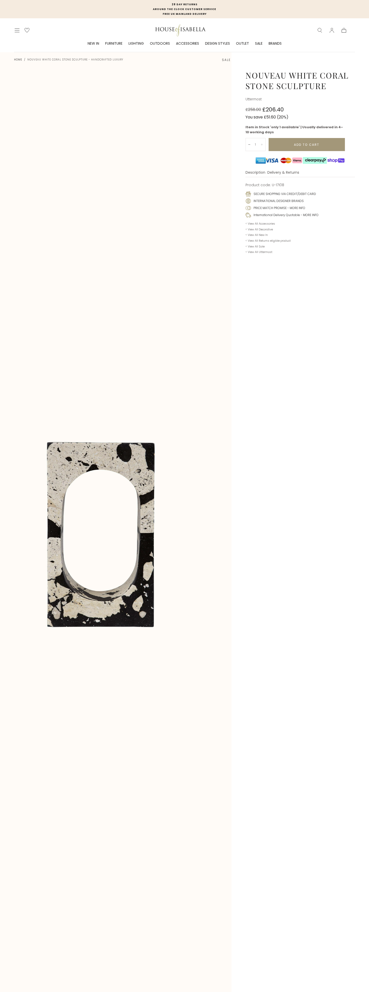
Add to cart (306, 145)
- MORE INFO (296, 208)
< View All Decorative (259, 229)
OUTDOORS (160, 43)
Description (255, 173)
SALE (259, 43)
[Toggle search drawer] (320, 30)
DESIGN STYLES (217, 43)
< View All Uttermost (258, 252)
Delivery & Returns (283, 173)
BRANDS (275, 43)
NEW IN (93, 43)
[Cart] (344, 30)
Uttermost (253, 99)
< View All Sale (255, 246)
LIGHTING (136, 43)
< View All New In (256, 235)
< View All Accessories (260, 224)
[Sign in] (332, 30)
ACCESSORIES (187, 43)
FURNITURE (113, 43)
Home (18, 59)
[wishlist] (27, 30)
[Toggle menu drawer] (17, 30)
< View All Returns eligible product (268, 241)
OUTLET (242, 43)
